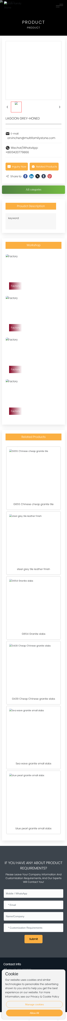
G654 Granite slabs (33, 634)
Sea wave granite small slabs (33, 763)
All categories (33, 189)
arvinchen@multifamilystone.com (31, 138)
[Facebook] (25, 176)
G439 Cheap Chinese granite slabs (33, 699)
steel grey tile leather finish (33, 569)
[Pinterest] (50, 176)
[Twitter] (37, 176)
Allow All (34, 1013)
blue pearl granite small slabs (33, 828)
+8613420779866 (17, 152)
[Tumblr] (43, 176)
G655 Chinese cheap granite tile (33, 504)
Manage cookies (34, 1004)
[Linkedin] (31, 176)
